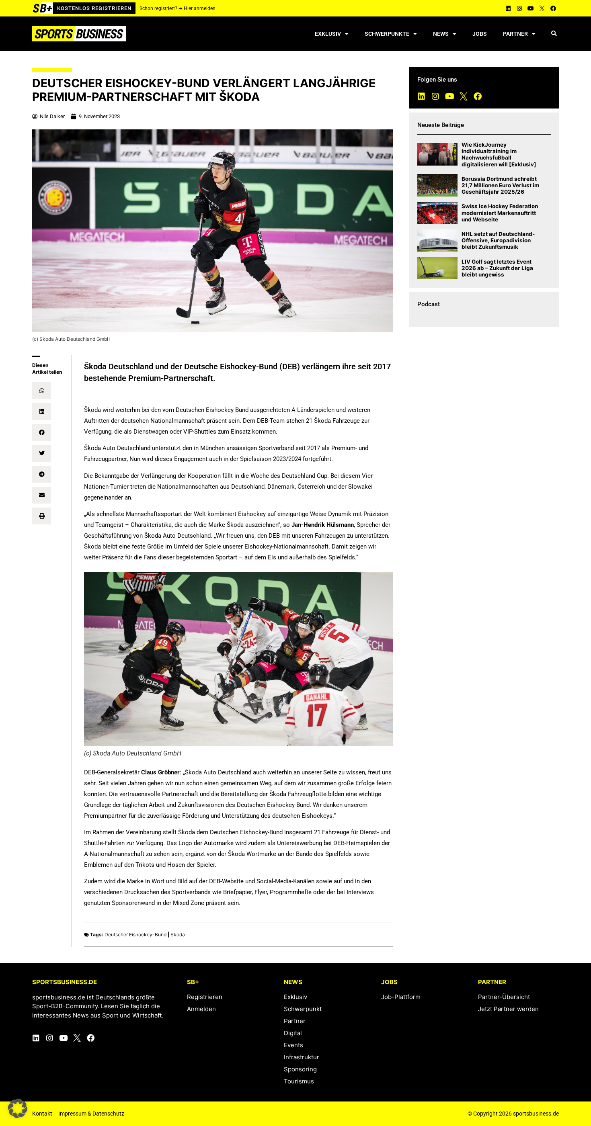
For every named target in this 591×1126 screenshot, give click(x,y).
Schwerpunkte (387, 34)
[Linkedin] (508, 8)
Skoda (177, 935)
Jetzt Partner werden (508, 1009)
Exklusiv (328, 34)
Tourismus (299, 1081)
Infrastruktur (301, 1057)
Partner (515, 34)
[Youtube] (530, 8)
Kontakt (42, 1113)
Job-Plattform (401, 997)
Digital (293, 1033)
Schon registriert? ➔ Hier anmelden (177, 8)
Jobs (479, 34)
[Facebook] (553, 8)
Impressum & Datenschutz (91, 1113)
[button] (554, 34)
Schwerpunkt (303, 1009)
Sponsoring (300, 1069)
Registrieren (204, 997)
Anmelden (201, 1009)
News (441, 34)
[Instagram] (519, 8)
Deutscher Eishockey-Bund (135, 935)
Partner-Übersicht (504, 997)
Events (293, 1045)
